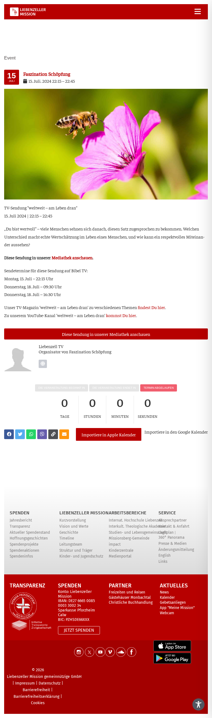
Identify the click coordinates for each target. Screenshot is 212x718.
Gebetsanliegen (173, 602)
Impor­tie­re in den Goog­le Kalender (176, 431)
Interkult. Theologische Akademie (137, 526)
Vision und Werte (73, 526)
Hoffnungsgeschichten (29, 538)
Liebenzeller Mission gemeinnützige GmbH (44, 676)
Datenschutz (49, 683)
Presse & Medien (172, 543)
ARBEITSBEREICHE (127, 513)
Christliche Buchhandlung (131, 602)
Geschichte (68, 532)
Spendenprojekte (24, 544)
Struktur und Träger (75, 550)
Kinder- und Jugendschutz (81, 556)
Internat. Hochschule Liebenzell (135, 520)
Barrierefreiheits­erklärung (36, 696)
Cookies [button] (38, 703)
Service (167, 513)
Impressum (25, 683)
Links (162, 561)
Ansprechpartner (172, 520)
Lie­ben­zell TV (51, 346)
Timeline (66, 538)
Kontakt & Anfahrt (173, 526)
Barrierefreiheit (36, 690)
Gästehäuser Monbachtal (130, 597)
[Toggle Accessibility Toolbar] (198, 704)
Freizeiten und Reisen (127, 592)
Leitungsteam (70, 544)
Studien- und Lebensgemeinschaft (138, 532)
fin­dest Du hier (151, 307)
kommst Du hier (121, 315)
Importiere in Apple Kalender (108, 434)
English (164, 555)
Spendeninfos (21, 556)
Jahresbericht (21, 520)
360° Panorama (171, 537)
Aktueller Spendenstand (30, 532)
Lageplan (166, 532)
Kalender (167, 597)
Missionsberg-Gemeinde (129, 538)
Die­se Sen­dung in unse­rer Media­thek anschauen (106, 334)
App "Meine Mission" (177, 607)
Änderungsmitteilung (176, 549)
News (164, 592)
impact (115, 544)
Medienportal (120, 556)
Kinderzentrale (121, 550)
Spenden (19, 513)
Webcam (167, 613)
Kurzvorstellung (72, 520)
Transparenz (20, 526)
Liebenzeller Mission (83, 513)
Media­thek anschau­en (72, 257)
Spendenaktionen (24, 550)
